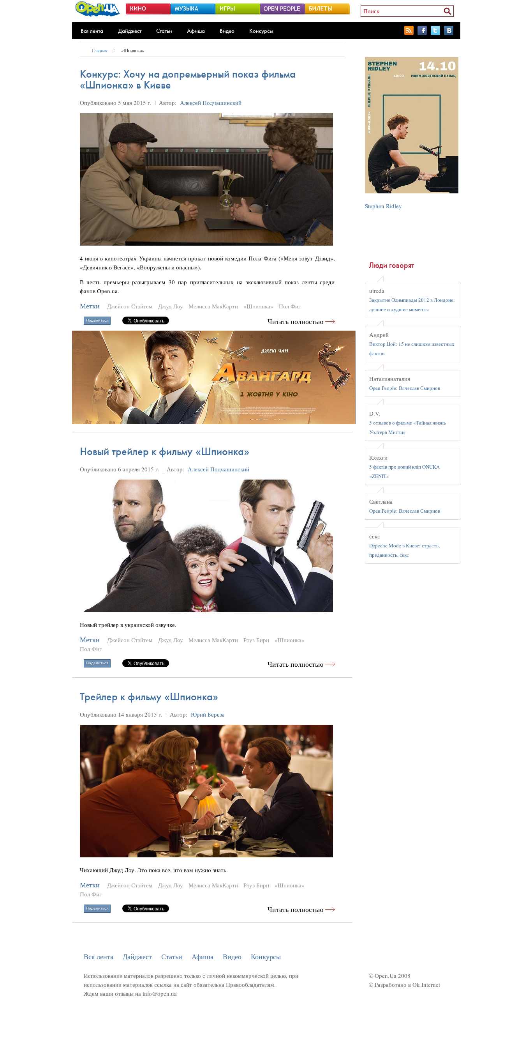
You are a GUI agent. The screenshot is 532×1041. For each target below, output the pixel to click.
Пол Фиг (290, 306)
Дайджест (129, 31)
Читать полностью (295, 321)
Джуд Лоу (170, 306)
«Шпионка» (132, 50)
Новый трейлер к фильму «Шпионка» (164, 451)
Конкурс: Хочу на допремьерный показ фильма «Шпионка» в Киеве (188, 79)
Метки (90, 305)
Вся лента (92, 31)
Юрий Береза (208, 714)
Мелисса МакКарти (213, 306)
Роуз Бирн (256, 640)
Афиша (196, 31)
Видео (227, 31)
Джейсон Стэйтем (130, 306)
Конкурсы (261, 31)
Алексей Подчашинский (210, 102)
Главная (99, 50)
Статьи (164, 31)
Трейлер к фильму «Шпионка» (149, 696)
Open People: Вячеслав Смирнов (404, 387)
